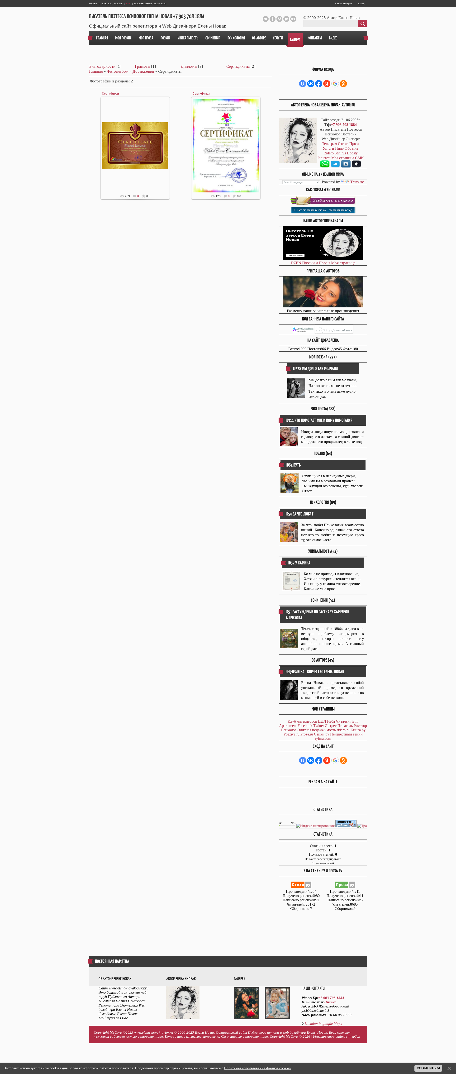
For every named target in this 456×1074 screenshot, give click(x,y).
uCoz (356, 1036)
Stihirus (340, 153)
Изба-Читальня (339, 721)
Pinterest (324, 158)
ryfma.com (323, 738)
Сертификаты (238, 66)
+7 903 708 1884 (344, 125)
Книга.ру (358, 730)
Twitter (318, 726)
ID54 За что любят (300, 514)
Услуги (328, 148)
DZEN (296, 263)
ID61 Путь (293, 465)
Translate (357, 182)
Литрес (331, 726)
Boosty (352, 153)
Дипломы (189, 66)
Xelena (137, 149)
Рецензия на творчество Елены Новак (315, 672)
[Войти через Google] (335, 83)
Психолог (288, 730)
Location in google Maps (323, 1024)
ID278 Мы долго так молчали (315, 369)
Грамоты (142, 66)
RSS (127, 3)
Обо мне (351, 148)
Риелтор (360, 726)
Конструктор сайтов (330, 1036)
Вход (361, 3)
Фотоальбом (117, 71)
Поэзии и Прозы (316, 263)
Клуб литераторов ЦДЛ (307, 721)
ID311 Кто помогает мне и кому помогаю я (319, 420)
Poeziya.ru (291, 734)
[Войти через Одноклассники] (343, 83)
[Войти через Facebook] (318, 83)
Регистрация (343, 3)
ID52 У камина (299, 563)
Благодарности (102, 66)
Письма (330, 1002)
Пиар (339, 148)
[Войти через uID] (302, 83)
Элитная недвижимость (316, 730)
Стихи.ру (321, 734)
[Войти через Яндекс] (326, 83)
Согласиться (428, 1068)
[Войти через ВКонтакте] (310, 83)
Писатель (345, 726)
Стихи (343, 144)
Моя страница (343, 263)
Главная (96, 71)
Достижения (143, 71)
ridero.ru (343, 730)
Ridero (328, 153)
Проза (354, 144)
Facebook (305, 726)
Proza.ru (306, 734)
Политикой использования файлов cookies (257, 1068)
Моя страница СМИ (347, 158)
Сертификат (110, 93)
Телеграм (329, 144)
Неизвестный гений (346, 734)
